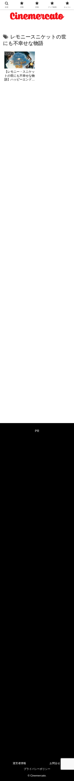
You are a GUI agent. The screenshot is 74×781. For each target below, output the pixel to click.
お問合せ (55, 763)
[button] (66, 575)
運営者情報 (19, 763)
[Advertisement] (37, 251)
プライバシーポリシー (37, 768)
